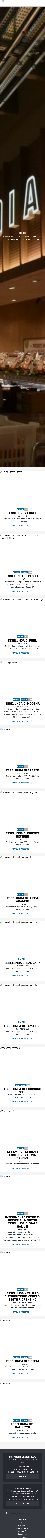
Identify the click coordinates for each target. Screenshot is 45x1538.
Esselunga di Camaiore (22, 1026)
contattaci (22, 1476)
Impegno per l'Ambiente (23, 1528)
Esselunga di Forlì (22, 641)
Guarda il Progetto (21, 526)
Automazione (20, 1085)
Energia (20, 509)
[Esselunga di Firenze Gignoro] (22, 808)
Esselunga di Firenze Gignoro (23, 835)
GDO (26, 509)
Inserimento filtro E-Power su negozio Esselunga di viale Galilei (22, 1222)
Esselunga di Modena (22, 704)
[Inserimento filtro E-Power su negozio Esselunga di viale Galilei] (22, 1192)
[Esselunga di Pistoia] (22, 1336)
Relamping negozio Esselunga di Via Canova (22, 1155)
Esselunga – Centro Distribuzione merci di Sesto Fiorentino (22, 1297)
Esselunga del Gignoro (22, 1089)
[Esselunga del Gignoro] (22, 1064)
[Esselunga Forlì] (22, 488)
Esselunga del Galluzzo (22, 1426)
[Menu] (41, 3)
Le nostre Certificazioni (22, 1531)
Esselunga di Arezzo (22, 770)
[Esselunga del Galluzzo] (22, 1399)
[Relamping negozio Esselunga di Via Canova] (22, 1127)
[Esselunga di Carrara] (22, 938)
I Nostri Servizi (22, 1525)
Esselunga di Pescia (22, 576)
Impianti (16, 572)
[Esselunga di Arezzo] (22, 745)
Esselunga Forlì (22, 513)
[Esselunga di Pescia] (22, 551)
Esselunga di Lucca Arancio (22, 900)
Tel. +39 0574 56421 (22, 1466)
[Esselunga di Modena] (22, 678)
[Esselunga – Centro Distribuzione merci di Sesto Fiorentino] (22, 1268)
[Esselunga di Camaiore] (22, 1001)
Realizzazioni (22, 1534)
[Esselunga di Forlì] (22, 615)
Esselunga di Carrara (22, 963)
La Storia (22, 1522)
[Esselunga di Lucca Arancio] (22, 873)
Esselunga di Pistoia (22, 1361)
